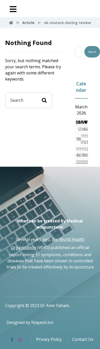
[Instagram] (20, 340)
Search (92, 52)
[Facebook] (12, 340)
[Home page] (11, 22)
